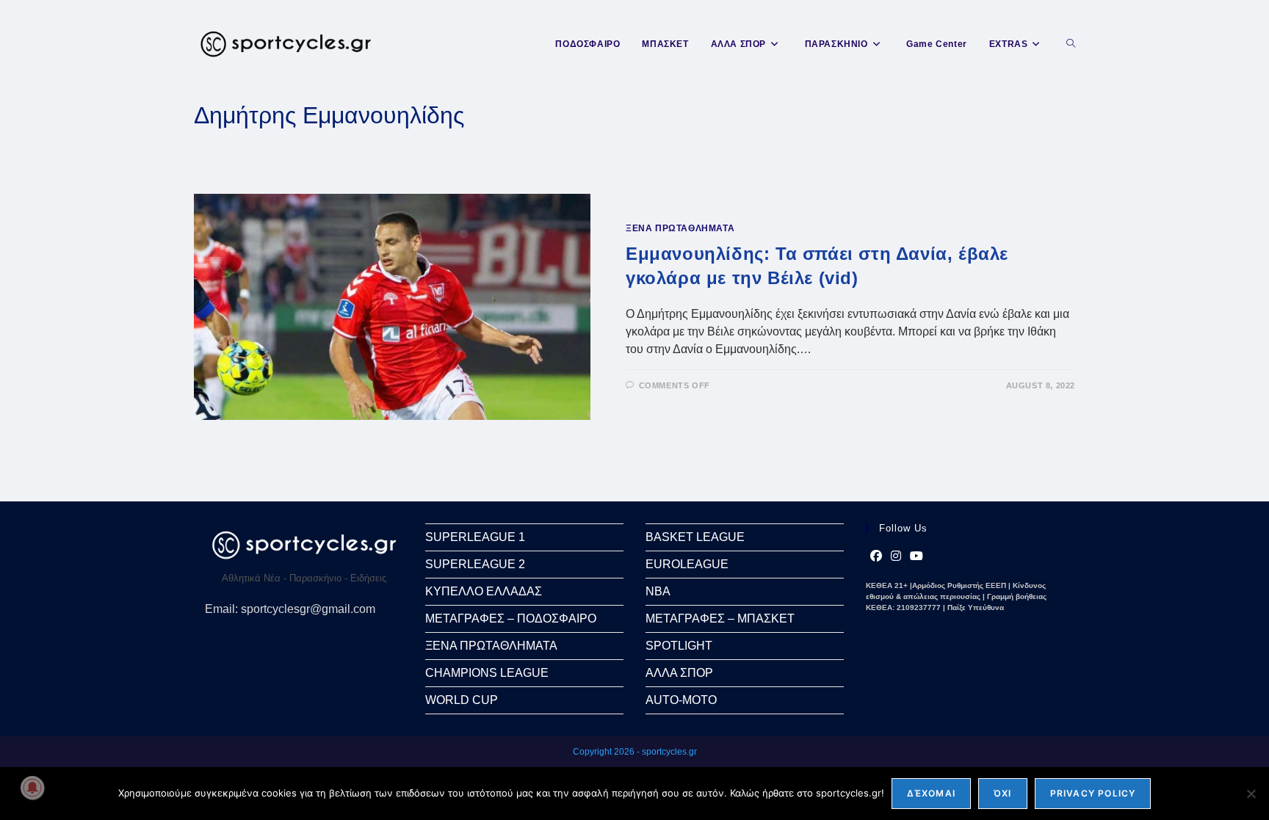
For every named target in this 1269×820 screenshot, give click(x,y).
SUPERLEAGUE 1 (475, 537)
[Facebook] (876, 556)
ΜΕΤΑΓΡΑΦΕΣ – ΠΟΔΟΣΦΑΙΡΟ (510, 618)
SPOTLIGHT (679, 645)
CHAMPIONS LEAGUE (487, 673)
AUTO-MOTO (681, 700)
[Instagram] (896, 556)
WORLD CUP (461, 700)
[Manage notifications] (32, 787)
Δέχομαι (931, 793)
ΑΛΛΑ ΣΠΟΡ (679, 673)
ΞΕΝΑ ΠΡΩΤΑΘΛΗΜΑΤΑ (680, 228)
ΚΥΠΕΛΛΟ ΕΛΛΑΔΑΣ (483, 591)
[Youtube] (916, 556)
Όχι (1003, 793)
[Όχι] (1250, 793)
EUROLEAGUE (687, 564)
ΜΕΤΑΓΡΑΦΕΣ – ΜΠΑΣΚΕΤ (720, 618)
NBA (658, 591)
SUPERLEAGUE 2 (475, 564)
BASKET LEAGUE (695, 537)
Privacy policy (1093, 793)
